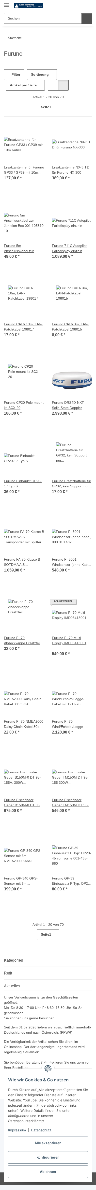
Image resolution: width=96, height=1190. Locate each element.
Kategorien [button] (13, 960)
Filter (15, 74)
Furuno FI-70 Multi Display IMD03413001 (69, 640)
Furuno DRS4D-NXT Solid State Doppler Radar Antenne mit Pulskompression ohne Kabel (69, 405)
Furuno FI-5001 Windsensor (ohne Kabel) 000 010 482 (72, 562)
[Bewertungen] (58, 648)
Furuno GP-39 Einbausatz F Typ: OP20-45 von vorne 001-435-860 (71, 881)
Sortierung (40, 74)
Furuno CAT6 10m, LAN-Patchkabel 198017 (23, 326)
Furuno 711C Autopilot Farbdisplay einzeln (69, 248)
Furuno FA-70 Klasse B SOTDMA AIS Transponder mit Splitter (22, 562)
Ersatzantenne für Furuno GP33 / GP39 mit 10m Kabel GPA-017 (24, 170)
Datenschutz (41, 1130)
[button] (72, 5)
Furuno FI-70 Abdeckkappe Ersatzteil (22, 640)
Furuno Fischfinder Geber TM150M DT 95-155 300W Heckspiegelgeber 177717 (70, 803)
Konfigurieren (48, 1157)
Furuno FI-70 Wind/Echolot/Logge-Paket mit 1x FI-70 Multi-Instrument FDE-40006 (71, 724)
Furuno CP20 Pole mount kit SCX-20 (24, 405)
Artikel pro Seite (23, 85)
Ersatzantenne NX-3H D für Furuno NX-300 (70, 169)
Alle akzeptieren (48, 1143)
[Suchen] (86, 18)
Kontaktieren (54, 1062)
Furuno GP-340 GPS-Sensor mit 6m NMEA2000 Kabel (21, 881)
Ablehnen (48, 1171)
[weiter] (87, 107)
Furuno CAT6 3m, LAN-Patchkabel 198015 (70, 326)
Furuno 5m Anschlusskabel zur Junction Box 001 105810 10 (24, 249)
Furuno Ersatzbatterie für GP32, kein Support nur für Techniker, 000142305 (72, 484)
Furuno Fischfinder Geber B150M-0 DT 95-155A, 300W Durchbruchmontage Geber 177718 (22, 803)
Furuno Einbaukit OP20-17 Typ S (23, 483)
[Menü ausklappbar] (6, 3)
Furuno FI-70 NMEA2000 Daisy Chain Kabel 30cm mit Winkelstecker (23, 724)
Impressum (17, 1130)
